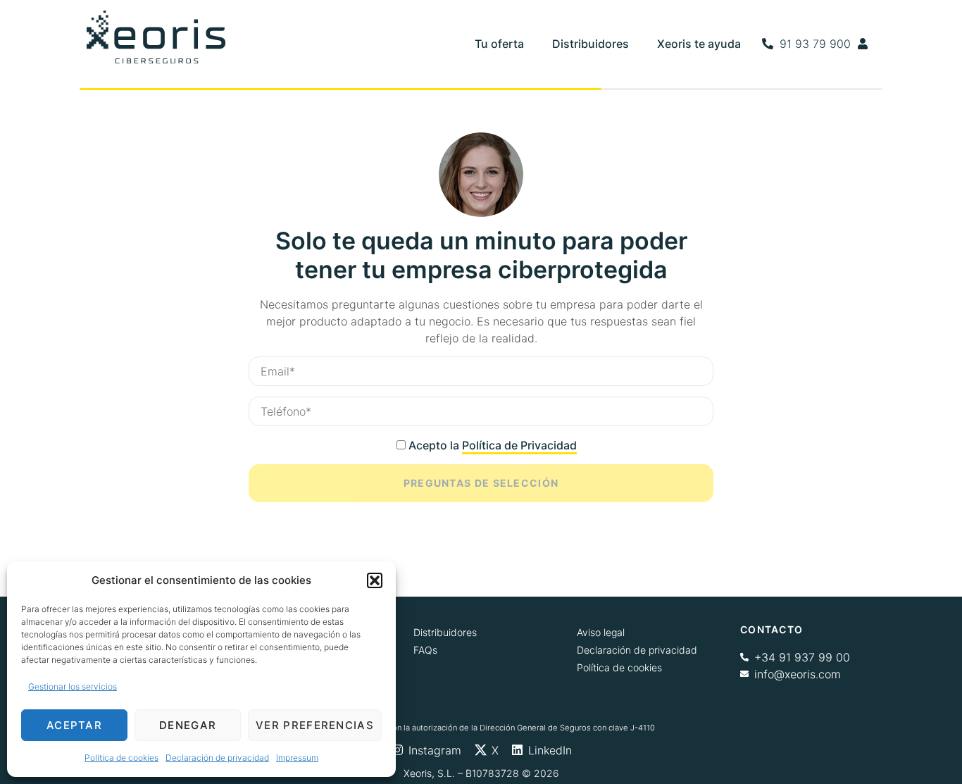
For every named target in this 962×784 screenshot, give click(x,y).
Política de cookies (121, 757)
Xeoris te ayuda (699, 44)
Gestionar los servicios (72, 686)
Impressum (297, 757)
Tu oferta (499, 44)
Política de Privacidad (519, 445)
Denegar (187, 725)
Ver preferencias (315, 725)
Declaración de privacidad (217, 757)
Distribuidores (590, 44)
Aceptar (74, 725)
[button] (375, 580)
